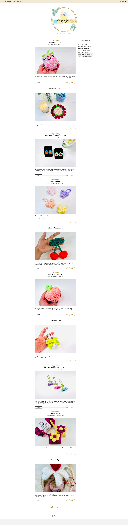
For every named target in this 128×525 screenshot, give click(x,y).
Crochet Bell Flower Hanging (55, 367)
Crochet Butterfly (55, 181)
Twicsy (79, 56)
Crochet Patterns (55, 40)
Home (14, 1)
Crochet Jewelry (6, 1)
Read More (38, 82)
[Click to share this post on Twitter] (70, 83)
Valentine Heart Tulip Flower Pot (55, 460)
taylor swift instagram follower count (85, 50)
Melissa (79, 46)
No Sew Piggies (84, 44)
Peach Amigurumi (55, 274)
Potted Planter (55, 321)
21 (60, 507)
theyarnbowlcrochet (54, 44)
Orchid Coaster (55, 89)
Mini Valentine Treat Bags (83, 52)
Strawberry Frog (55, 42)
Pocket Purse (55, 413)
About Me (19, 1)
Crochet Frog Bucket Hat (87, 54)
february (79, 54)
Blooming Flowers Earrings (55, 135)
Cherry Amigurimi (55, 228)
